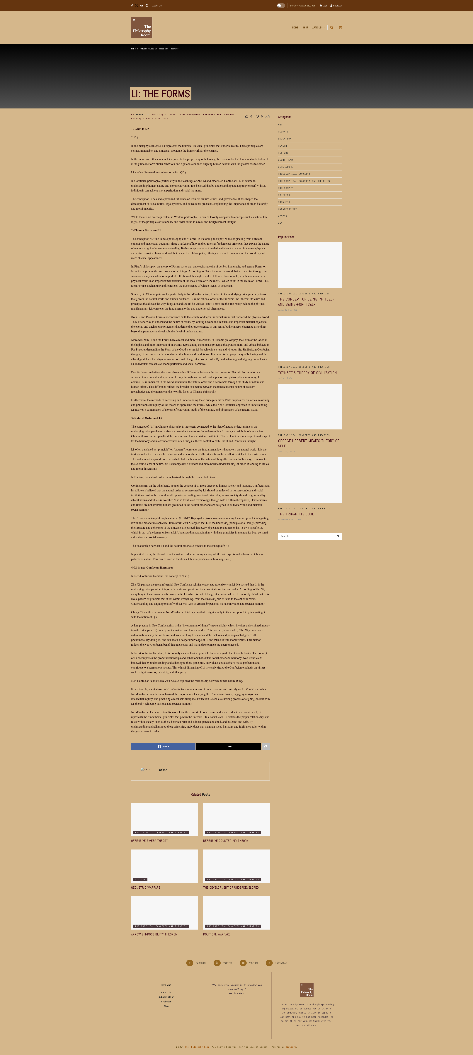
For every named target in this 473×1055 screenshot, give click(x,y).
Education (284, 138)
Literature (285, 166)
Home (295, 27)
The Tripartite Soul (296, 514)
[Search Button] (331, 27)
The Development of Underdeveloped (231, 887)
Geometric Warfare (145, 887)
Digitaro (291, 1047)
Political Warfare (217, 934)
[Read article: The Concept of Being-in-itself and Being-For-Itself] (310, 265)
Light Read (285, 159)
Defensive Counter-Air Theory (226, 841)
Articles (317, 27)
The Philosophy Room (197, 1047)
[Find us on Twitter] (136, 5)
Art (280, 124)
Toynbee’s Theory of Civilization (307, 372)
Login (325, 5)
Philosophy (285, 188)
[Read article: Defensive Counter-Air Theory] (236, 819)
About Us (157, 5)
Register (337, 5)
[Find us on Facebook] (132, 5)
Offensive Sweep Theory (149, 841)
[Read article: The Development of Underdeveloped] (236, 866)
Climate (283, 131)
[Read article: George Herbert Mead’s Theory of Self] (310, 406)
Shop (305, 27)
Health (282, 145)
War (280, 223)
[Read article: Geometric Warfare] (164, 866)
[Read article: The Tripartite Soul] (310, 480)
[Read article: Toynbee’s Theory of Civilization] (310, 338)
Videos (282, 216)
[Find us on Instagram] (147, 5)
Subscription (166, 997)
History (140, 879)
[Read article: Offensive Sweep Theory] (164, 819)
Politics (284, 195)
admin (139, 114)
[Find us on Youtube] (141, 5)
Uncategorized (287, 209)
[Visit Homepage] (141, 27)
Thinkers (284, 202)
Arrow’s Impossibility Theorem (154, 934)
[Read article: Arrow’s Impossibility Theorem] (164, 913)
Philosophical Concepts (294, 173)
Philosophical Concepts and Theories (159, 49)
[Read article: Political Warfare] (236, 913)
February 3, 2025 (164, 114)
